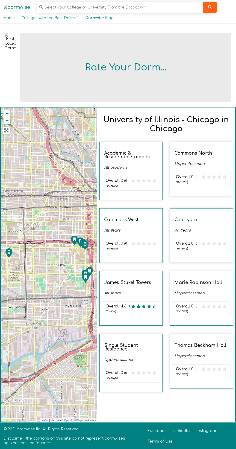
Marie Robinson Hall (198, 282)
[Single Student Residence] (9, 252)
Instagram (206, 431)
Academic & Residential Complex (127, 155)
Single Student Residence (121, 347)
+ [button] (7, 113)
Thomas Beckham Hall (200, 345)
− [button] (7, 120)
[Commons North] (85, 245)
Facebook (157, 431)
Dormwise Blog (99, 18)
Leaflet (44, 420)
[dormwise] (17, 7)
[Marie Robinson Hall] (85, 278)
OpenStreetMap (73, 420)
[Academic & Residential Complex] (74, 240)
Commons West (121, 219)
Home (9, 18)
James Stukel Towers (127, 282)
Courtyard (185, 219)
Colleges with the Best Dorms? (50, 18)
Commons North (193, 153)
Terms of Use (160, 441)
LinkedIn (181, 431)
